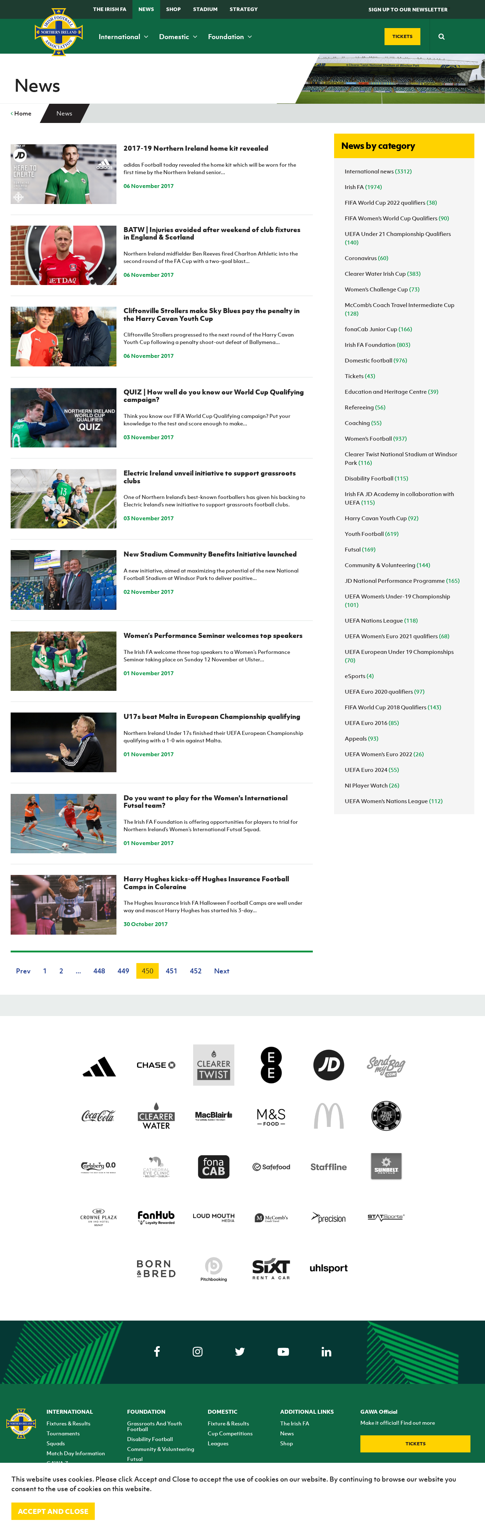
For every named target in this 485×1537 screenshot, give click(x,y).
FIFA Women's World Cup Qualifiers (397, 218)
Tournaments (63, 1433)
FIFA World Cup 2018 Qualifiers (393, 707)
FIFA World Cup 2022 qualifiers (391, 202)
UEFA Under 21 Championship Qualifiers (398, 238)
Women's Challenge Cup (382, 289)
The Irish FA (109, 9)
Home (22, 113)
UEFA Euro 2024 (372, 769)
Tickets (360, 376)
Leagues (218, 1443)
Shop (173, 9)
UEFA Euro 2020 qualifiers (385, 691)
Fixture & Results (228, 1423)
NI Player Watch (372, 785)
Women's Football (376, 438)
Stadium (205, 9)
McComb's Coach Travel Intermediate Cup (399, 309)
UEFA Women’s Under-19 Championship (397, 600)
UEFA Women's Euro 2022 (384, 754)
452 (196, 971)
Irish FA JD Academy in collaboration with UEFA (399, 498)
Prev (23, 971)
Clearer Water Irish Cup (383, 273)
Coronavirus (366, 258)
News (146, 9)
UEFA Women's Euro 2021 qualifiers (397, 636)
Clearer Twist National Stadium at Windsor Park (401, 458)
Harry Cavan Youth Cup (382, 518)
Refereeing (365, 407)
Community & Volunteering (387, 565)
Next (221, 971)
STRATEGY (244, 9)
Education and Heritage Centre (391, 391)
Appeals (361, 738)
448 (99, 971)
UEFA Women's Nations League (394, 801)
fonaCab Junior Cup (378, 329)
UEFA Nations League (381, 620)
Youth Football (372, 533)
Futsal (360, 549)
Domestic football (376, 360)
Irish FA (363, 186)
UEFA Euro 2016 (372, 722)
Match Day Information (76, 1453)
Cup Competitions (230, 1433)
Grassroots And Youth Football (154, 1426)
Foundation (226, 36)
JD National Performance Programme (402, 580)
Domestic (175, 36)
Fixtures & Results (69, 1423)
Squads (56, 1443)
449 (123, 971)
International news (378, 171)
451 (172, 971)
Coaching (363, 422)
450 (147, 971)
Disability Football (376, 478)
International (120, 36)
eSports (359, 675)
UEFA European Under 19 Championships (399, 656)
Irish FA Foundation (377, 344)
